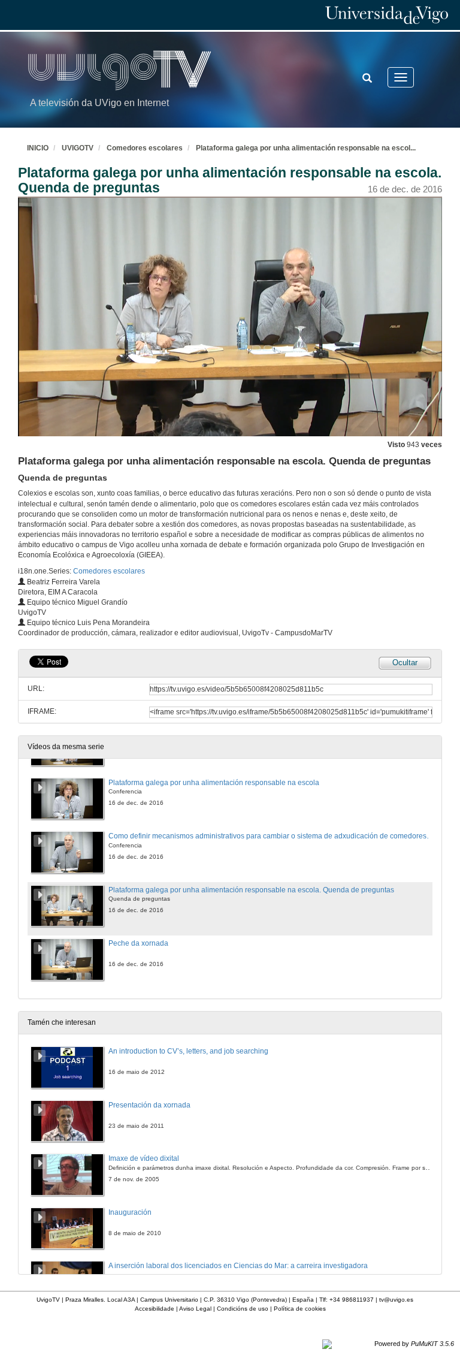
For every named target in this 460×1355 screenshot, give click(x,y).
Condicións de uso (242, 1308)
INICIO (38, 148)
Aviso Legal (195, 1308)
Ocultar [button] (404, 662)
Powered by (414, 1343)
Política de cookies (300, 1308)
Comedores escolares (145, 148)
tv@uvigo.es (396, 1299)
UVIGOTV (77, 148)
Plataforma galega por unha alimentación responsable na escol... (306, 148)
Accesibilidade (154, 1308)
